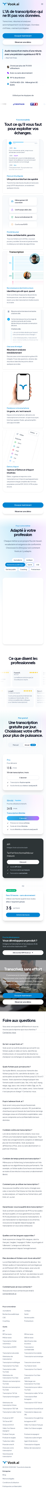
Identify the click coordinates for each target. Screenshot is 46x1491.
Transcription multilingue (11, 1362)
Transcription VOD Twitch (33, 1402)
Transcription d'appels (32, 1444)
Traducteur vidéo (9, 1441)
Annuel (30, 745)
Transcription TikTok (10, 1393)
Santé (30, 565)
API (4, 1331)
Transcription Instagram (11, 1397)
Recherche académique (15, 565)
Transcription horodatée (33, 1353)
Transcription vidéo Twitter (12, 1412)
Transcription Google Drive (33, 1418)
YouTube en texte (30, 1366)
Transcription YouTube (11, 1366)
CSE (37, 565)
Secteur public (11, 569)
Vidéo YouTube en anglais (33, 1428)
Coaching (23, 569)
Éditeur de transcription (32, 1448)
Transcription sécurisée (11, 1353)
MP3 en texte (7, 1334)
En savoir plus (11, 640)
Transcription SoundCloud (33, 1408)
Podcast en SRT (8, 1418)
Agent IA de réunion (31, 1441)
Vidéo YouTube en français (33, 1425)
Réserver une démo (23, 42)
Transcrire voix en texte (32, 1362)
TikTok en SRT (8, 1421)
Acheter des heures (23, 915)
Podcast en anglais (9, 1438)
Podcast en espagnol (31, 1434)
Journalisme (18, 560)
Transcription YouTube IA (33, 1369)
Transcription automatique (33, 1356)
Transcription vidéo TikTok (33, 1393)
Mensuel (16, 745)
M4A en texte (7, 1338)
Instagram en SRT (30, 1421)
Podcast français (9, 1434)
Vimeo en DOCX (8, 1425)
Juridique (29, 560)
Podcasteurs (35, 569)
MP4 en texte (28, 1334)
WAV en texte (28, 1338)
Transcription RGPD (9, 1347)
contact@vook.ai (9, 1293)
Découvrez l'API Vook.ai (22, 953)
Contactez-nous (9, 1032)
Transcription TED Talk (10, 1408)
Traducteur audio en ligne (33, 1438)
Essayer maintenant (23, 36)
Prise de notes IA (8, 1444)
